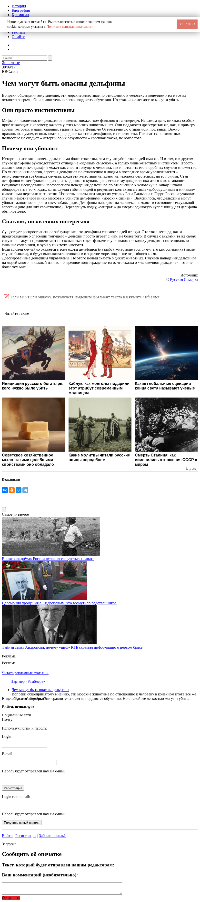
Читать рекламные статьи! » (25, 673)
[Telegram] (25, 490)
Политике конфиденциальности (70, 26)
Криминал (20, 15)
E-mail (7, 754)
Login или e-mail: (16, 797)
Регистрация (25, 836)
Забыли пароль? (52, 836)
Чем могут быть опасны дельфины (40, 690)
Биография (21, 10)
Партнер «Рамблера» (27, 681)
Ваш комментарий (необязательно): (40, 874)
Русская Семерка (184, 279)
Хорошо (187, 24)
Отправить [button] (11, 898)
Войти (7, 836)
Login (6, 736)
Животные (11, 63)
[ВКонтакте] (5, 490)
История (19, 6)
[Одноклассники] (12, 490)
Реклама (18, 32)
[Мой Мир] (18, 490)
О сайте (18, 37)
